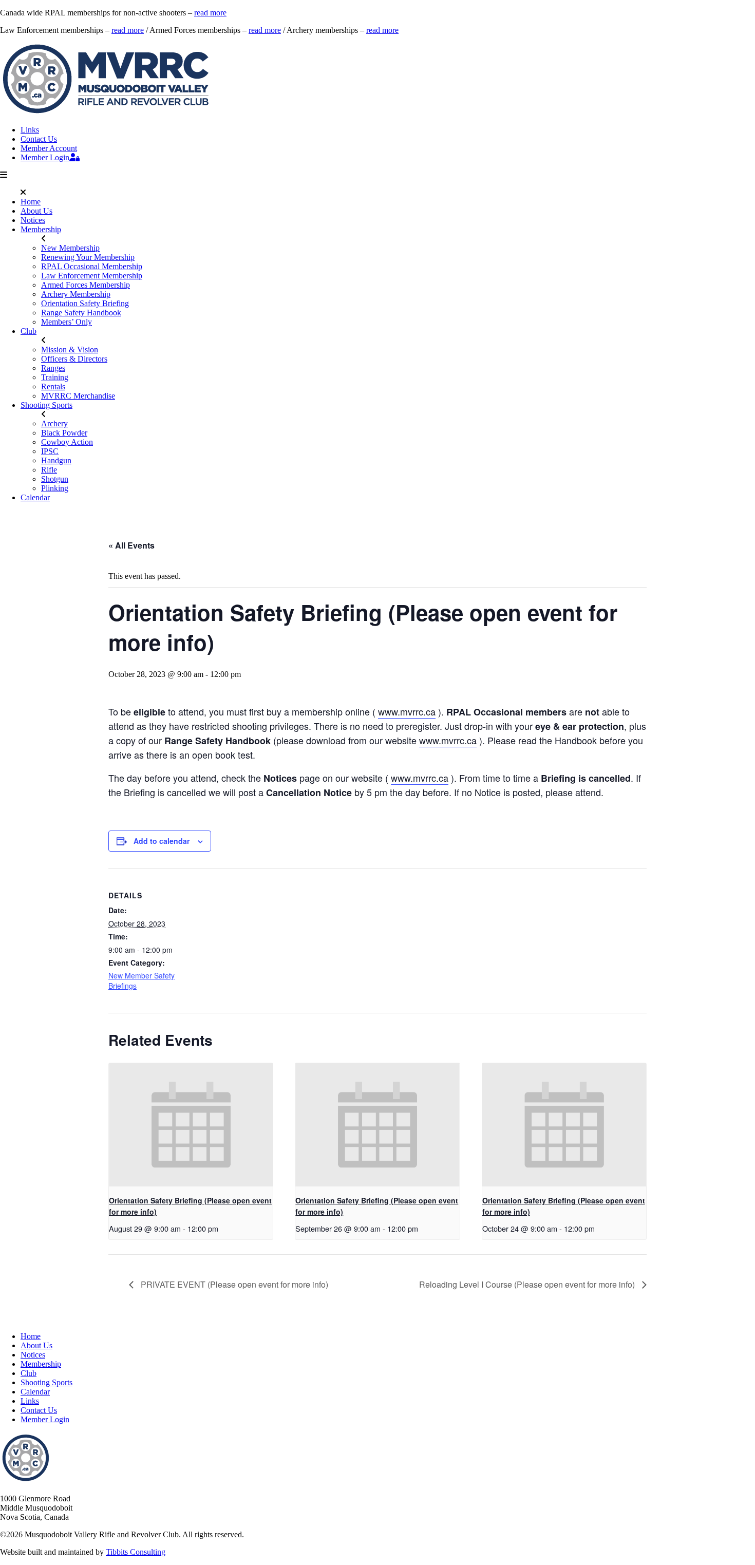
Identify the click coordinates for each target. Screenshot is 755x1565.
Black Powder (64, 432)
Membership (41, 229)
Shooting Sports (46, 405)
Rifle (49, 469)
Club (28, 331)
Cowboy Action (67, 442)
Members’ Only (66, 321)
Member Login (45, 157)
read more (210, 12)
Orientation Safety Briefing (85, 303)
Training (54, 377)
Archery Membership (75, 294)
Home (31, 201)
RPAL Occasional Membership (91, 266)
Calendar (35, 497)
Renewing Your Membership (88, 257)
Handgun (56, 460)
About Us (36, 210)
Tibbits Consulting (135, 1552)
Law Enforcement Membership (91, 275)
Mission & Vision (69, 349)
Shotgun (54, 479)
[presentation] (191, 1124)
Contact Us (39, 139)
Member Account (49, 148)
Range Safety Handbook (81, 312)
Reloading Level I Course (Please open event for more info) (528, 1284)
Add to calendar (162, 841)
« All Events (131, 545)
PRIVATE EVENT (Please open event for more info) (233, 1284)
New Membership (70, 247)
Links (30, 129)
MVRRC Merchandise (78, 395)
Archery (54, 423)
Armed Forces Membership (85, 284)
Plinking (54, 488)
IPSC (50, 451)
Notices (33, 220)
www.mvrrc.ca (407, 711)
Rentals (53, 386)
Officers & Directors (74, 358)
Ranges (53, 368)
